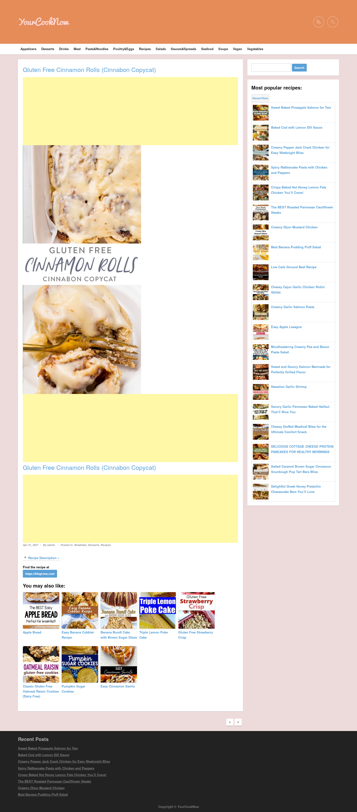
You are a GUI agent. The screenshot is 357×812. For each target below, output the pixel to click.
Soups (223, 48)
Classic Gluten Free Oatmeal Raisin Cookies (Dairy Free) (41, 691)
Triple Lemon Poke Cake (153, 635)
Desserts (47, 48)
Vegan (237, 48)
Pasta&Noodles (96, 48)
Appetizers (28, 48)
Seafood (207, 48)
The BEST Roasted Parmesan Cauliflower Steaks (54, 781)
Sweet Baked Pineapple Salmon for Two (48, 748)
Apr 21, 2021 (30, 545)
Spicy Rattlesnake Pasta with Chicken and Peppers (56, 768)
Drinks (64, 48)
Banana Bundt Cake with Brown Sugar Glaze (119, 635)
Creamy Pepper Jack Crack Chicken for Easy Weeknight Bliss (64, 761)
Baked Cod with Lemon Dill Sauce (43, 754)
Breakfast (80, 545)
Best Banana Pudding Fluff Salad (43, 794)
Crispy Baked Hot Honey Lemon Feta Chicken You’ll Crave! (62, 774)
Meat (77, 48)
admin (51, 545)
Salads (161, 48)
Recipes (145, 48)
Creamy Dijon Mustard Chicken (41, 787)
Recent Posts (260, 98)
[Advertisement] (130, 111)
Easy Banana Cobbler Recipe (78, 635)
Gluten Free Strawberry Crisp (195, 635)
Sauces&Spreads (183, 48)
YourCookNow (43, 21)
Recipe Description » (43, 557)
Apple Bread (32, 632)
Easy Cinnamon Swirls (118, 686)
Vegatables (255, 48)
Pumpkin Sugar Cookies (73, 689)
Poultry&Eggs (123, 48)
